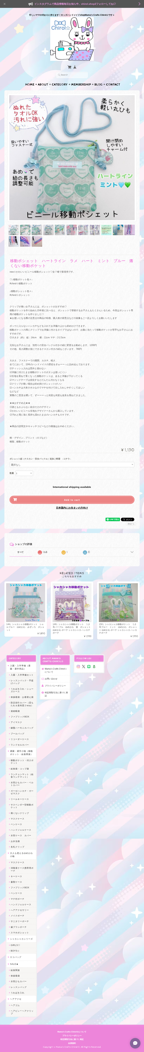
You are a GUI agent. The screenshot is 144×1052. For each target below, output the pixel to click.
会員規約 (72, 1043)
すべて (20, 552)
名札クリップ (17, 847)
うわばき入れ (17, 993)
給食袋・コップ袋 (20, 769)
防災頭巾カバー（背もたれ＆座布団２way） (22, 704)
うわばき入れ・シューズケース (22, 690)
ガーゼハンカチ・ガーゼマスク (22, 792)
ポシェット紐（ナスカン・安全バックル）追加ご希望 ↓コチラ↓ (40, 459)
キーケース (16, 876)
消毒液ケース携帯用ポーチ (22, 869)
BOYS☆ (15, 951)
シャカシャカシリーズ (21, 939)
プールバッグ (17, 733)
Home (29, 84)
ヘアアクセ (15, 999)
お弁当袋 (15, 841)
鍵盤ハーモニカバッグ (22, 728)
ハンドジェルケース (21, 830)
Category (60, 84)
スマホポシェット (20, 932)
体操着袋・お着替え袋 (22, 697)
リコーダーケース (20, 739)
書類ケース (16, 882)
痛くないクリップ (20, 813)
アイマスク (16, 722)
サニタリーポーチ (20, 921)
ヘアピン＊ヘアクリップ (22, 1012)
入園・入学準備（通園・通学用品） (20, 667)
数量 (12, 473)
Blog (98, 84)
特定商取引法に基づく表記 (56, 694)
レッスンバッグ (19, 987)
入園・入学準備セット (22, 675)
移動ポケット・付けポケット (22, 761)
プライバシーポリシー (55, 686)
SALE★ (14, 964)
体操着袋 (15, 976)
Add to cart (72, 499)
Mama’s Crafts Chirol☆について (56, 670)
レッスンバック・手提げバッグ (22, 681)
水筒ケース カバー (21, 835)
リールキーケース (20, 799)
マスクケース (17, 819)
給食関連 (15, 970)
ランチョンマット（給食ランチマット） (22, 775)
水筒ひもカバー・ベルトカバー (22, 783)
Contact (113, 84)
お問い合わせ (51, 679)
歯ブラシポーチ (19, 927)
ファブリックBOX (20, 716)
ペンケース (16, 824)
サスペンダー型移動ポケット (22, 806)
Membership (81, 84)
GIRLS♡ (15, 945)
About (43, 84)
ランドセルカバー (20, 745)
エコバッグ (15, 957)
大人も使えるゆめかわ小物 (21, 854)
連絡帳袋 (15, 711)
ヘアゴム (15, 1005)
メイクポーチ (17, 915)
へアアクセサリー (20, 910)
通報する (131, 524)
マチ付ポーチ (17, 899)
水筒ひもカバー (19, 981)
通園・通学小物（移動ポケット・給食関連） (21, 752)
